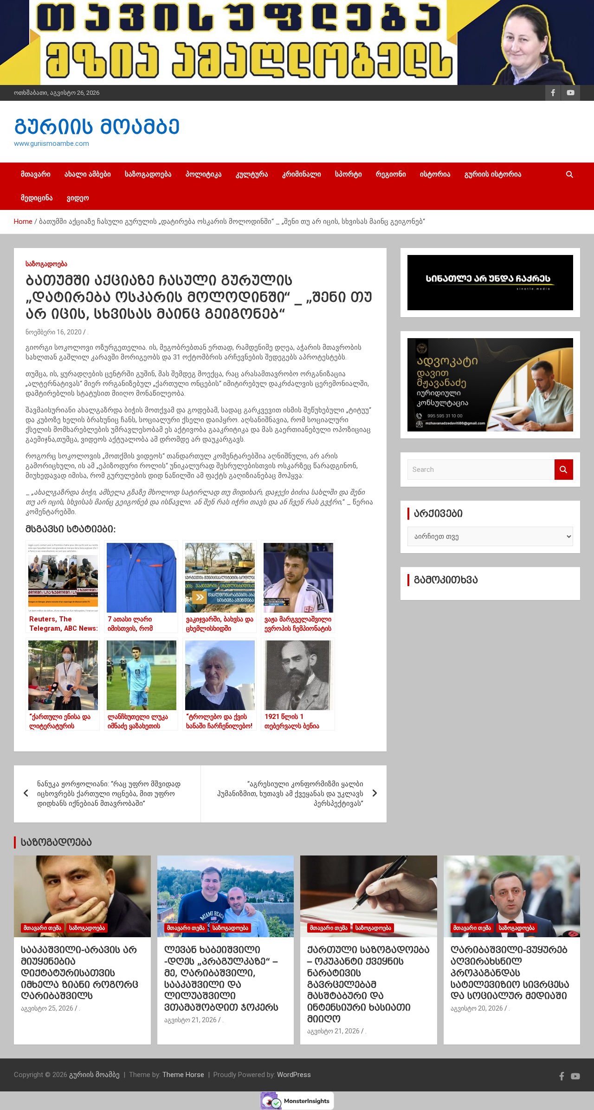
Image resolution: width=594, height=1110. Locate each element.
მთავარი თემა (42, 928)
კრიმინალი (301, 174)
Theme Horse (183, 1075)
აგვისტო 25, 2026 (47, 1008)
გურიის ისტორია (493, 174)
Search (564, 469)
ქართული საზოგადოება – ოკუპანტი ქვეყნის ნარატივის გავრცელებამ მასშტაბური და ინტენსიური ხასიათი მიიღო (368, 984)
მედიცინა (37, 198)
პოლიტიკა (204, 174)
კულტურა (252, 174)
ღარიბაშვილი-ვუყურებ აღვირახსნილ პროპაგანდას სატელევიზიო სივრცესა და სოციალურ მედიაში (510, 973)
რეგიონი (391, 174)
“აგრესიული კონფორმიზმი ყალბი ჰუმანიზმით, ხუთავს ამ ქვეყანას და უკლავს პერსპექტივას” (290, 794)
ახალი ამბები (88, 174)
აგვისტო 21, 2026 (190, 1020)
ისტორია (435, 174)
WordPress (294, 1075)
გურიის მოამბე (97, 126)
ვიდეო (78, 198)
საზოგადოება (148, 174)
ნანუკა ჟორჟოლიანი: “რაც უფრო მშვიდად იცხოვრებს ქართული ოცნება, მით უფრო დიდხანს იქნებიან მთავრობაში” (109, 794)
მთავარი (36, 174)
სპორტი (348, 174)
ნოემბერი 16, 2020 (54, 332)
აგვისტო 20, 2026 (477, 1008)
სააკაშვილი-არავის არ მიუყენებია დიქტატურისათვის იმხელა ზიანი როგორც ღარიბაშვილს (79, 973)
